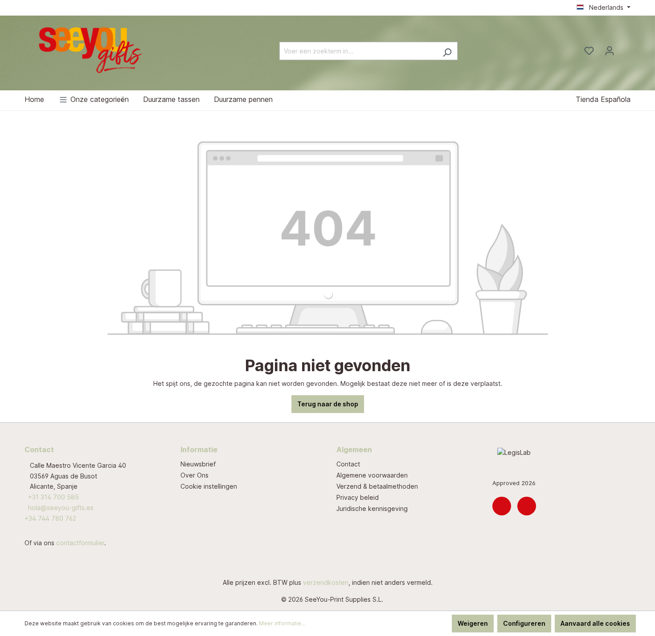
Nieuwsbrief (198, 464)
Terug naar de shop (327, 404)
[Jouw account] (609, 50)
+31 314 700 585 (53, 497)
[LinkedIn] (501, 506)
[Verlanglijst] (589, 50)
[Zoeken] (447, 51)
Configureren (524, 623)
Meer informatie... (282, 623)
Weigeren (473, 623)
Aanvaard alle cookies (595, 623)
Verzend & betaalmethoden (377, 486)
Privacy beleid (357, 497)
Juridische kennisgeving (372, 508)
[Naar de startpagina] (91, 49)
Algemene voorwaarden (372, 475)
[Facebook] (526, 506)
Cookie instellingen (208, 486)
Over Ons (194, 475)
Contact (348, 464)
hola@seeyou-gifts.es (61, 507)
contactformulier (80, 543)
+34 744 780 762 (50, 518)
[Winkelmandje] (625, 48)
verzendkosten (325, 582)
